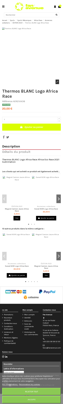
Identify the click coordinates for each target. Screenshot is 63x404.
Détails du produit (16, 152)
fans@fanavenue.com (52, 348)
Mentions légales (11, 338)
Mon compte (29, 315)
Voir (16, 218)
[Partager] (4, 138)
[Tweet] (7, 138)
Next (58, 199)
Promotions (8, 315)
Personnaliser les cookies (29, 384)
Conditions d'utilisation (8, 327)
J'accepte (32, 400)
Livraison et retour (8, 333)
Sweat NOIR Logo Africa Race (46, 209)
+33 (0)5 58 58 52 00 (51, 342)
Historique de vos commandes (31, 333)
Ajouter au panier (33, 127)
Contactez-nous (10, 323)
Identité (27, 318)
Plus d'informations (10, 384)
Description (11, 146)
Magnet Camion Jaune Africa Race (17, 210)
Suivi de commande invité (29, 326)
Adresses (28, 321)
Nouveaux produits (8, 319)
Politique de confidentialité (10, 342)
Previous (4, 199)
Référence (7, 101)
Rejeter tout (31, 391)
